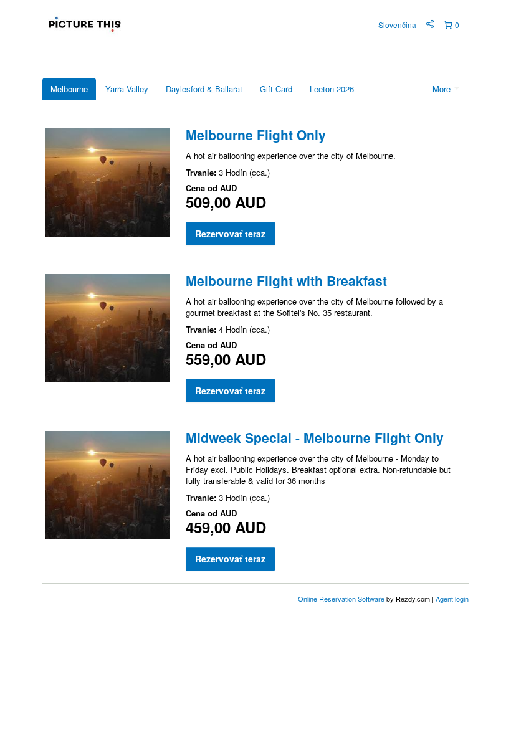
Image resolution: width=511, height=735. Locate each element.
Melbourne (69, 89)
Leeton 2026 (332, 89)
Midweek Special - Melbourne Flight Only (315, 437)
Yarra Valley (126, 89)
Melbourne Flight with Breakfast (286, 280)
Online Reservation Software (341, 599)
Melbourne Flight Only (256, 134)
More (442, 89)
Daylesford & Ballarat (204, 89)
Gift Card (276, 89)
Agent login (452, 599)
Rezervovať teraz (230, 233)
